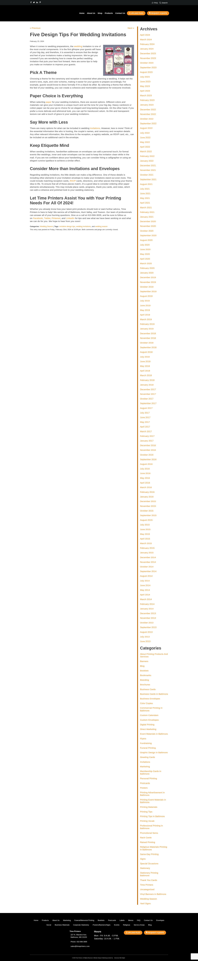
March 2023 (146, 95)
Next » (131, 28)
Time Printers (146, 885)
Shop (100, 13)
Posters (144, 788)
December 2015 (148, 501)
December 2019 (148, 277)
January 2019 (147, 328)
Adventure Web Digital (119, 957)
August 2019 (146, 296)
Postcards (145, 783)
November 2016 (148, 450)
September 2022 (148, 123)
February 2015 (147, 548)
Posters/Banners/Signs (101, 925)
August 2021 (146, 184)
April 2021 (145, 203)
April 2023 (145, 91)
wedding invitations (83, 226)
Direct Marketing (148, 729)
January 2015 (147, 552)
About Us (91, 13)
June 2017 (145, 417)
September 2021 (148, 179)
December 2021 (148, 165)
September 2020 (148, 235)
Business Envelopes (150, 698)
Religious (126, 925)
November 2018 (148, 338)
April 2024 (145, 35)
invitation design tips (67, 226)
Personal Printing (148, 778)
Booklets (144, 670)
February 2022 (147, 156)
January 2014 (147, 608)
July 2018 (145, 357)
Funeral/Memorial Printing (84, 920)
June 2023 (145, 81)
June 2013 (145, 641)
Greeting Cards (147, 757)
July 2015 (145, 524)
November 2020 (148, 226)
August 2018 (146, 352)
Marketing (145, 766)
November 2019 (148, 282)
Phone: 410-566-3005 (79, 942)
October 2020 (146, 231)
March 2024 (146, 39)
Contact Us (120, 13)
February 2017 (147, 436)
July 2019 (145, 301)
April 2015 (145, 538)
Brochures (145, 684)
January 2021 (147, 217)
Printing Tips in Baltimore (152, 816)
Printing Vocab (147, 821)
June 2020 (145, 249)
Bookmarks (145, 675)
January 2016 (147, 496)
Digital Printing (147, 724)
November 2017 (148, 394)
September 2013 (148, 627)
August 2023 (146, 72)
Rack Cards (146, 837)
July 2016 (145, 468)
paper (48, 102)
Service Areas (139, 925)
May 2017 (145, 422)
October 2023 (146, 63)
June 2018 (145, 361)
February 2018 (147, 380)
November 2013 (148, 618)
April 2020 (145, 259)
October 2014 (146, 566)
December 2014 (148, 557)
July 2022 (145, 133)
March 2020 (146, 263)
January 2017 (147, 441)
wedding (78, 46)
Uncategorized (147, 889)
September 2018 (148, 347)
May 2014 (145, 590)
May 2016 (145, 478)
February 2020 (147, 268)
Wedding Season (46, 226)
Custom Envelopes (149, 720)
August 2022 (146, 128)
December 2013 (148, 613)
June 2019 (145, 305)
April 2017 (145, 426)
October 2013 (146, 622)
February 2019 (147, 324)
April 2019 (145, 315)
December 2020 (148, 221)
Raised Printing (147, 842)
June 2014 (145, 585)
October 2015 (146, 511)
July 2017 (145, 413)
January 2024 (147, 49)
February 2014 (147, 604)
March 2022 (146, 151)
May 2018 (145, 366)
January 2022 (147, 161)
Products (109, 13)
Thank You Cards (148, 880)
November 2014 (148, 562)
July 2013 (145, 636)
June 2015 (145, 529)
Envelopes (160, 920)
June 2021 (145, 193)
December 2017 (148, 389)
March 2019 (146, 319)
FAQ (138, 920)
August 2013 (146, 632)
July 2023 (145, 77)
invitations (95, 128)
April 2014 (145, 594)
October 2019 (146, 287)
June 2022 (145, 137)
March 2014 (146, 599)
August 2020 (146, 240)
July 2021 (145, 189)
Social (48, 925)
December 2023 (148, 53)
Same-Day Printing (149, 854)
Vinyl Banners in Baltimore (153, 894)
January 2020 (147, 273)
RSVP (73, 181)
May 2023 (145, 86)
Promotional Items (149, 833)
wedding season (101, 226)
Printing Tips (146, 811)
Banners (144, 661)
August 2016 (146, 464)
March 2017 (146, 431)
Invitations (145, 762)
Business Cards (148, 689)
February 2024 (147, 44)
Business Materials (62, 925)
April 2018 (145, 371)
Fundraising (146, 743)
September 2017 (148, 403)
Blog (142, 666)
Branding (144, 680)
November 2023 (148, 58)
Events (116, 925)
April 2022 (145, 147)
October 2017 (146, 398)
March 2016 (146, 487)
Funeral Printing (148, 748)
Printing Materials (148, 807)
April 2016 (145, 483)
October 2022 (146, 119)
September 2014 (148, 571)
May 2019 (145, 310)
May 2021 (145, 198)
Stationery (145, 868)
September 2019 (148, 291)
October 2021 (146, 175)
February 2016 (147, 492)
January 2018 (147, 385)
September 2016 (148, 459)
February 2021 (147, 212)
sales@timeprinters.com (80, 946)
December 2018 (148, 333)
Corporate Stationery (81, 925)
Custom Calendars (149, 715)
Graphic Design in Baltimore (154, 752)
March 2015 (146, 543)
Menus (130, 920)
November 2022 (148, 114)
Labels (122, 920)
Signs (143, 859)
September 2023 (148, 67)
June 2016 (145, 473)
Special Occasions (149, 863)
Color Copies (146, 703)
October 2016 (146, 455)
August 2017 (146, 408)
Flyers (143, 738)
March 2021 (146, 207)
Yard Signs (145, 903)
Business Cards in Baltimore (154, 694)
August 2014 (146, 576)
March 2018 (146, 375)
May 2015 (145, 534)
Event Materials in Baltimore (154, 734)
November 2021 (148, 170)
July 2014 (145, 581)
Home (81, 13)
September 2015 (148, 515)
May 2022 (145, 142)
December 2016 (148, 445)
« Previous (35, 28)
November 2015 (148, 506)
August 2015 (146, 520)
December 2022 (148, 109)
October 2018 (146, 343)
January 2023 (147, 105)
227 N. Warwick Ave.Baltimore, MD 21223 (79, 936)
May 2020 (145, 254)
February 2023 (147, 100)
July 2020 (145, 245)
